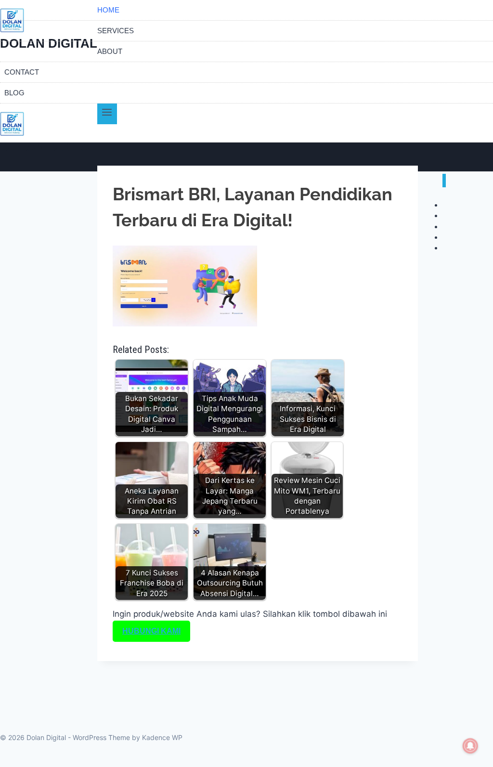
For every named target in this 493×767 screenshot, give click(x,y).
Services (115, 30)
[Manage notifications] (470, 746)
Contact (21, 72)
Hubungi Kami (151, 631)
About (109, 51)
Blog (14, 93)
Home (108, 10)
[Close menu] (444, 181)
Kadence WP (162, 737)
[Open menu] (107, 114)
